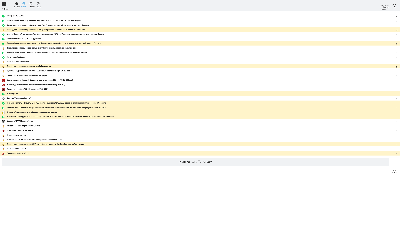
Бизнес (31, 7)
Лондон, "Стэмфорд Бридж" (19, 98)
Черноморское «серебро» (18, 153)
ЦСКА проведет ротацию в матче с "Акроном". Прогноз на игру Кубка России (39, 71)
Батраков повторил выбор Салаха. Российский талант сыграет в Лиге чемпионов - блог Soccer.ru (48, 25)
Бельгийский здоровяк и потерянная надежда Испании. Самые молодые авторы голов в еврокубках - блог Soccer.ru (56, 107)
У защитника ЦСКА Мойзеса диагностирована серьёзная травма (34, 139)
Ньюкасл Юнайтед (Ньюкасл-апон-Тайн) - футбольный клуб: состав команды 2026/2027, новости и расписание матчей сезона (60, 116)
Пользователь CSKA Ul (16, 149)
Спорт (23, 7)
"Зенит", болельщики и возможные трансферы (27, 75)
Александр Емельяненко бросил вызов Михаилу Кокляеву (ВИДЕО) (36, 84)
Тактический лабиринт (16, 57)
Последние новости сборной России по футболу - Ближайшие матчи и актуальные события (46, 29)
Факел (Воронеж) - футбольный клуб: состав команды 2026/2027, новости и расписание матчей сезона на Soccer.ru (56, 34)
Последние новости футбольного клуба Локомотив (29, 66)
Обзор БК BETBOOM (15, 16)
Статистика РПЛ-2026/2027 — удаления (24, 39)
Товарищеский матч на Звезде (20, 130)
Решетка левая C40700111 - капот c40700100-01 (27, 89)
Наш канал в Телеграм (195, 161)
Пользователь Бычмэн (16, 135)
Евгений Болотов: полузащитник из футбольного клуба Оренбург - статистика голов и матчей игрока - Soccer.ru (54, 43)
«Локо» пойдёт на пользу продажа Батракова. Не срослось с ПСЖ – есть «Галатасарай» (44, 20)
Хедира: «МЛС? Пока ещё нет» (20, 121)
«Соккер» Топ (12, 93)
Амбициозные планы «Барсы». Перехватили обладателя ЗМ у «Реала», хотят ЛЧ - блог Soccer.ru (47, 52)
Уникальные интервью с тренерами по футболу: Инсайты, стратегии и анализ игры (42, 48)
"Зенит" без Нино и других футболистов (23, 126)
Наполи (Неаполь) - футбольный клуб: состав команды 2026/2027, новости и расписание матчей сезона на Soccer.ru (56, 103)
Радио (38, 7)
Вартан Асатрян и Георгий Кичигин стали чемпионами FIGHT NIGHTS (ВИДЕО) (40, 80)
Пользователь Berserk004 (18, 61)
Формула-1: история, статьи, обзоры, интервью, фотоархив (32, 112)
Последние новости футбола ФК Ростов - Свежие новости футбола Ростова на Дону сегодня (46, 144)
